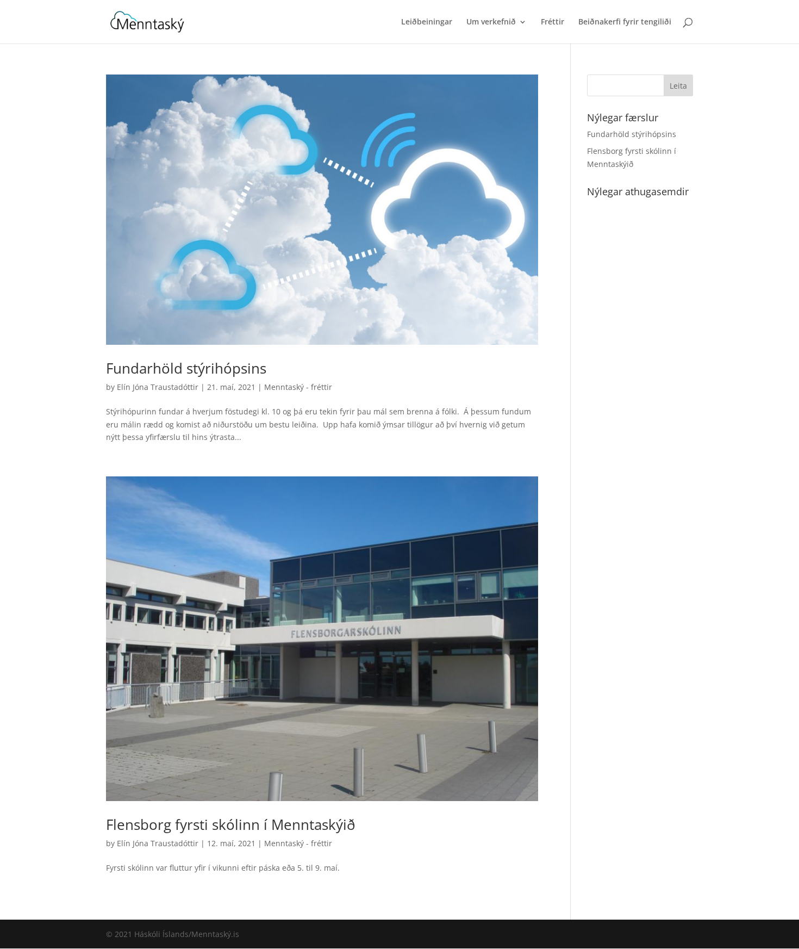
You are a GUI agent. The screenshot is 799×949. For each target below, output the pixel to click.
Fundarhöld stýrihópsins (186, 368)
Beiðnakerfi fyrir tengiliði (624, 22)
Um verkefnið (491, 22)
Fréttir (552, 22)
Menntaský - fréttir (298, 387)
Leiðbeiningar (426, 22)
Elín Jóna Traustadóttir (157, 387)
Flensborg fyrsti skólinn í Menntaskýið (230, 824)
